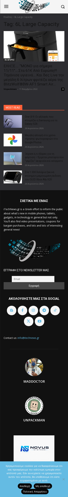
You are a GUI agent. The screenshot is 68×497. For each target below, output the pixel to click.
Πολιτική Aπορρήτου (35, 491)
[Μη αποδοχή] (63, 479)
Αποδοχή (25, 486)
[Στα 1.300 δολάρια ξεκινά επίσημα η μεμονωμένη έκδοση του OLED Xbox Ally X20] (13, 177)
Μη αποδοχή (43, 486)
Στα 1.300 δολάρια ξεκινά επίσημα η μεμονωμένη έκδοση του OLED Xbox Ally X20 (43, 176)
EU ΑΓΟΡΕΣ (10, 60)
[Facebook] (22, 310)
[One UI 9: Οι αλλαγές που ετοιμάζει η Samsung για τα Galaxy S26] (13, 121)
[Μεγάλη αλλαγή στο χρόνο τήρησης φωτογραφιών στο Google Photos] (13, 140)
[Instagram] (33, 310)
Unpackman (10, 89)
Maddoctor (34, 381)
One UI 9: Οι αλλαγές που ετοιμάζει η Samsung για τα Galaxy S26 (41, 120)
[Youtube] (39, 321)
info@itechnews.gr (28, 338)
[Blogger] (11, 310)
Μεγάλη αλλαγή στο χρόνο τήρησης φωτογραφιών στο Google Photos (41, 139)
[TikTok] (55, 310)
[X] (28, 321)
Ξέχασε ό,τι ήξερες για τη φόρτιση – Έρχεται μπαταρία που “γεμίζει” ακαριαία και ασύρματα (44, 157)
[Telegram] (44, 310)
